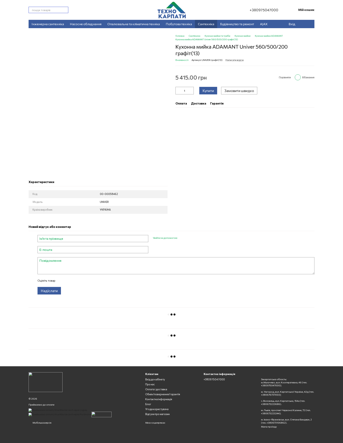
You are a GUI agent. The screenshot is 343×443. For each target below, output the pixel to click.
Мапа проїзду (269, 426)
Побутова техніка (179, 24)
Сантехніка (206, 24)
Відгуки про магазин (157, 414)
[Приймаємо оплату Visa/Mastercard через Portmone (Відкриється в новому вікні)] (60, 414)
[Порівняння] (309, 24)
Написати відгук (234, 59)
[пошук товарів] (65, 10)
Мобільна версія (41, 422)
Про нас (150, 384)
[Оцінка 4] (81, 280)
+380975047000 (264, 10)
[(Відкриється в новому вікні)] (102, 414)
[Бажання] (301, 24)
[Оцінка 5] (87, 280)
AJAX (264, 24)
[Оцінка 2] (68, 280)
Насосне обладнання (85, 24)
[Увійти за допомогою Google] (188, 238)
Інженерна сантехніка (48, 24)
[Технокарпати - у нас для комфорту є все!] (46, 381)
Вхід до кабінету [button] (155, 379)
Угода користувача (157, 409)
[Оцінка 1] (62, 280)
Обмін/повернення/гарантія (162, 394)
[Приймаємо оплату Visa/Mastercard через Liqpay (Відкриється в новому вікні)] (58, 409)
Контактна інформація (158, 399)
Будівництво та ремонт (237, 24)
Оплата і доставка (156, 389)
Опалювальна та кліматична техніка (133, 24)
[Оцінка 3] (74, 280)
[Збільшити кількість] (191, 90)
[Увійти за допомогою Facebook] (181, 238)
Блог (148, 404)
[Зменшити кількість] (178, 90)
